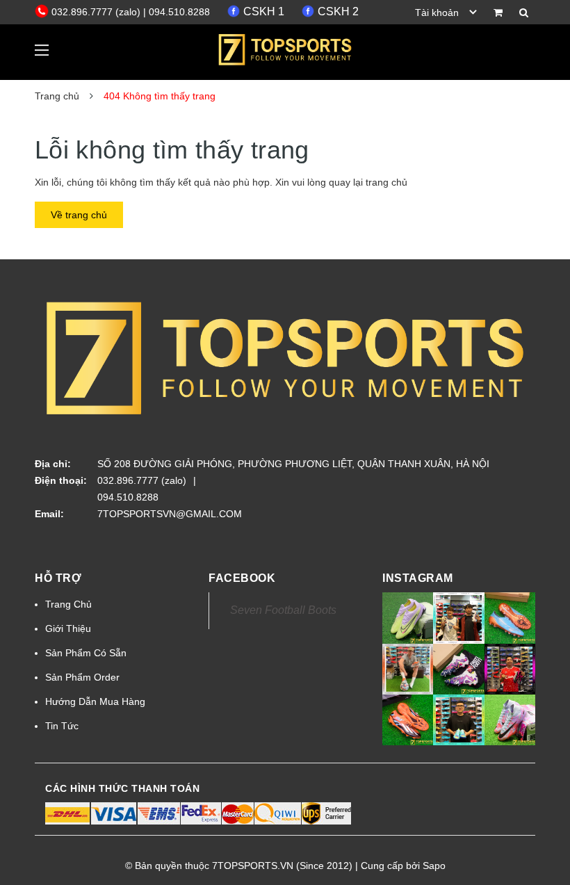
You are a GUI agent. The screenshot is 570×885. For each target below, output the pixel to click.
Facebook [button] (242, 578)
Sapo (434, 865)
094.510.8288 (127, 497)
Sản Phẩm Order (82, 677)
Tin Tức (62, 725)
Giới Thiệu (68, 628)
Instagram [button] (417, 578)
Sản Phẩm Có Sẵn (86, 652)
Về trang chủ (79, 214)
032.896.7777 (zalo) (97, 11)
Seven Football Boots (283, 610)
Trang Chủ (68, 604)
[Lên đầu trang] (539, 843)
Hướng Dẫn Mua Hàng (95, 701)
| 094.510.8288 (176, 11)
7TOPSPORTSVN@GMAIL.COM (169, 513)
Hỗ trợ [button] (58, 578)
